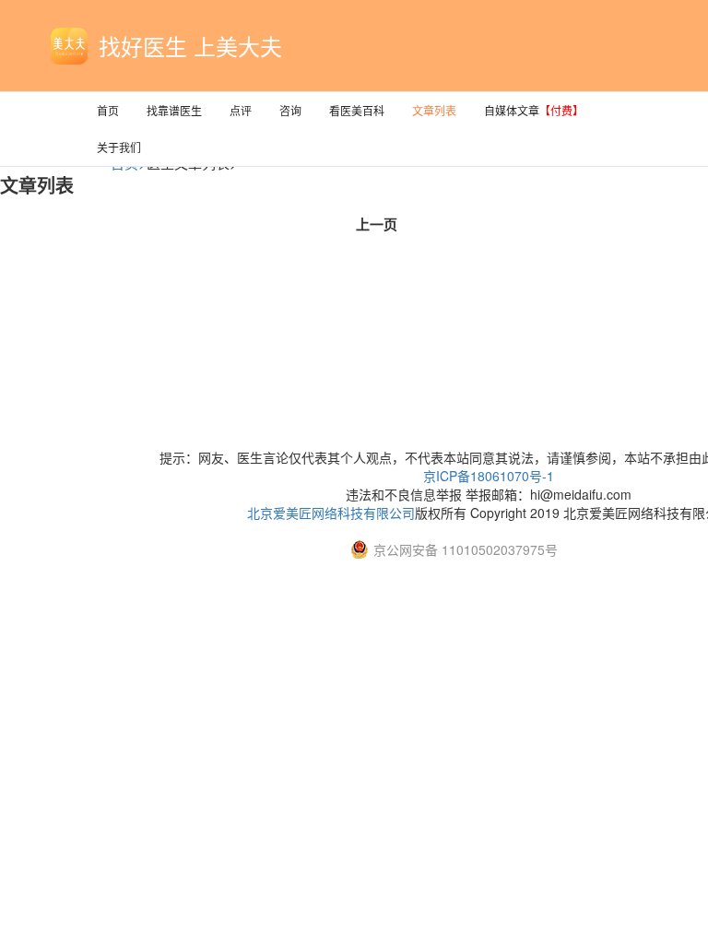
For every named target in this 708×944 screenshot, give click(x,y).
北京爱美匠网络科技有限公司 (331, 512)
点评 (241, 110)
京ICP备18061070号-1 (488, 475)
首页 (108, 110)
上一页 (376, 224)
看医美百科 (356, 110)
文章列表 (434, 110)
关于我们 (119, 147)
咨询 (290, 110)
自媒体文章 (534, 110)
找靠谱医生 (174, 110)
